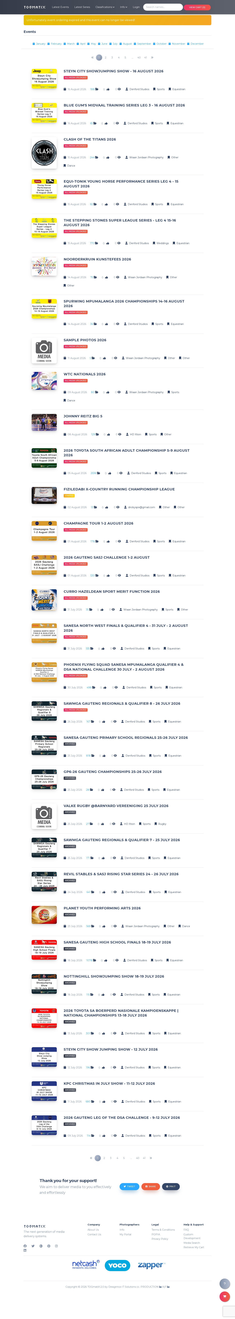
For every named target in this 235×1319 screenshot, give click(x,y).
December (197, 43)
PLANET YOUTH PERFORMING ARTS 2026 (102, 908)
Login (136, 7)
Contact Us (94, 1234)
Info (122, 1229)
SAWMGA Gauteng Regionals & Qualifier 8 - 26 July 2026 (122, 703)
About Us (93, 1229)
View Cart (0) (197, 7)
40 (139, 57)
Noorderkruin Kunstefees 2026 (97, 259)
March (71, 43)
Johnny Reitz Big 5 (83, 416)
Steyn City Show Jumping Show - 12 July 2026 (111, 1049)
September (144, 43)
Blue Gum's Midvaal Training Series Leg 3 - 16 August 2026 (124, 105)
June (105, 43)
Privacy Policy (160, 1238)
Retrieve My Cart (194, 1247)
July (115, 43)
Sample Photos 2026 (85, 340)
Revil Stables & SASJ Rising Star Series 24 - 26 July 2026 (121, 874)
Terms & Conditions (163, 1229)
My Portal (125, 1234)
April (83, 43)
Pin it (172, 1186)
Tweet (130, 1186)
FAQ (186, 1229)
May (94, 43)
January (41, 43)
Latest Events (60, 7)
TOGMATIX (35, 7)
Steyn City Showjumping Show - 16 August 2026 (113, 71)
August (127, 43)
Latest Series (82, 7)
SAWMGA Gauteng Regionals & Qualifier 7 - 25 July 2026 (122, 840)
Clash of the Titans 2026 (90, 139)
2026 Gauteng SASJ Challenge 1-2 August (107, 557)
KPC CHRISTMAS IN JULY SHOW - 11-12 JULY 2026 (109, 1083)
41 (145, 57)
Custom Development (192, 1236)
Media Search (192, 1242)
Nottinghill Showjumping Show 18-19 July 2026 (114, 976)
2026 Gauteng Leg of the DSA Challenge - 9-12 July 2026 (122, 1118)
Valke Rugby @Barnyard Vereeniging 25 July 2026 (116, 806)
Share (152, 1186)
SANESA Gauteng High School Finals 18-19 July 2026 (117, 942)
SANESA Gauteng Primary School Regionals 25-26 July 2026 (126, 738)
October (162, 43)
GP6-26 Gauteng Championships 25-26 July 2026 (113, 772)
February (56, 43)
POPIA (156, 1234)
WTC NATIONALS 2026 (85, 374)
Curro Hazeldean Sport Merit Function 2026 (112, 591)
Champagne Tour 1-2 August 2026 (98, 523)
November (179, 43)
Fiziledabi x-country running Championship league (119, 489)
